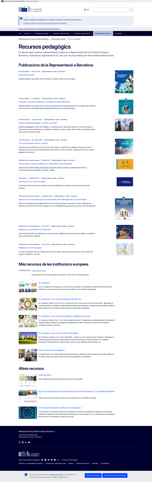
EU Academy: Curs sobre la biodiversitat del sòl (60, 299)
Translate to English (29, 23)
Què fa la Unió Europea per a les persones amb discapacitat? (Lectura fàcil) (52, 199)
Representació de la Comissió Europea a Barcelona (34, 39)
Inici (20, 33)
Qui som (27, 33)
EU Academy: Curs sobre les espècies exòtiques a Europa (64, 316)
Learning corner (39, 271)
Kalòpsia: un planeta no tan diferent (35, 229)
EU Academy (44, 283)
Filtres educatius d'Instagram (52, 350)
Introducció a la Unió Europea (32, 181)
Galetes (70, 463)
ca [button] (88, 10)
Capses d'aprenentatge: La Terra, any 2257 (38, 123)
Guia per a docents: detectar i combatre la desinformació (44, 102)
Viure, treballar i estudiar (102, 33)
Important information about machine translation (52, 23)
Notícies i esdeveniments (61, 33)
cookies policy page (56, 474)
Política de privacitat (82, 463)
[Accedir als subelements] (31, 33)
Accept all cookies (93, 475)
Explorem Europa (26, 75)
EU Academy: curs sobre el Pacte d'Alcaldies (58, 333)
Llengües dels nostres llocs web (55, 463)
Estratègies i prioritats (41, 33)
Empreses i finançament (82, 33)
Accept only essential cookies (115, 475)
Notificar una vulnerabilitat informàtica (31, 463)
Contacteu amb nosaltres (70, 460)
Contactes (118, 33)
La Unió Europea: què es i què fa (33, 143)
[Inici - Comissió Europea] (33, 8)
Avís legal (95, 463)
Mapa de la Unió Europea (30, 248)
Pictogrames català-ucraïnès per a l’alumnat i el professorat (45, 163)
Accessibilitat (105, 463)
